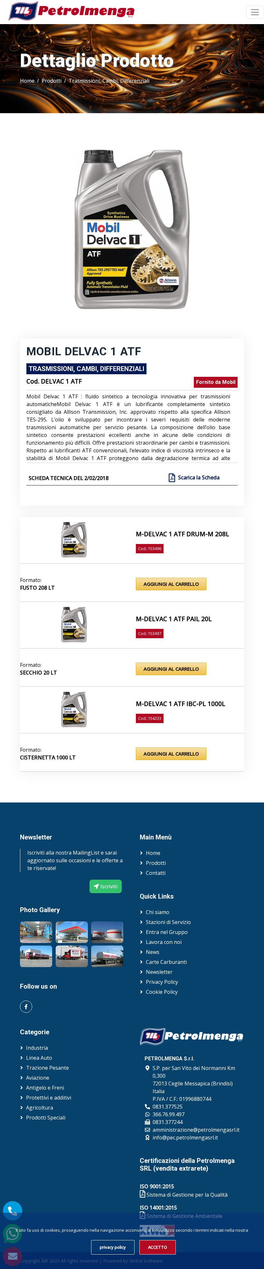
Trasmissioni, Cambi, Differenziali (109, 80)
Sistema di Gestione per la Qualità (186, 1194)
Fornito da (215, 382)
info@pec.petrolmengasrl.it (185, 1137)
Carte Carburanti (166, 961)
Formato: (31, 580)
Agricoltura (39, 1107)
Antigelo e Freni (45, 1087)
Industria (37, 1047)
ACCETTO (157, 1247)
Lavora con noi (164, 942)
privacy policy (113, 1247)
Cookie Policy (162, 991)
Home (27, 80)
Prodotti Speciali (45, 1117)
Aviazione (37, 1077)
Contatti (155, 872)
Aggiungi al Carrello (171, 584)
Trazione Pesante (47, 1067)
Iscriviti (108, 886)
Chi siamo (157, 912)
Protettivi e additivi (48, 1097)
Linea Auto (39, 1057)
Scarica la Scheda (199, 477)
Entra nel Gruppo (167, 932)
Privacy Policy (162, 981)
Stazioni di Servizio (168, 922)
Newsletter (159, 971)
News (152, 952)
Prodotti (51, 80)
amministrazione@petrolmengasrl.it (196, 1129)
